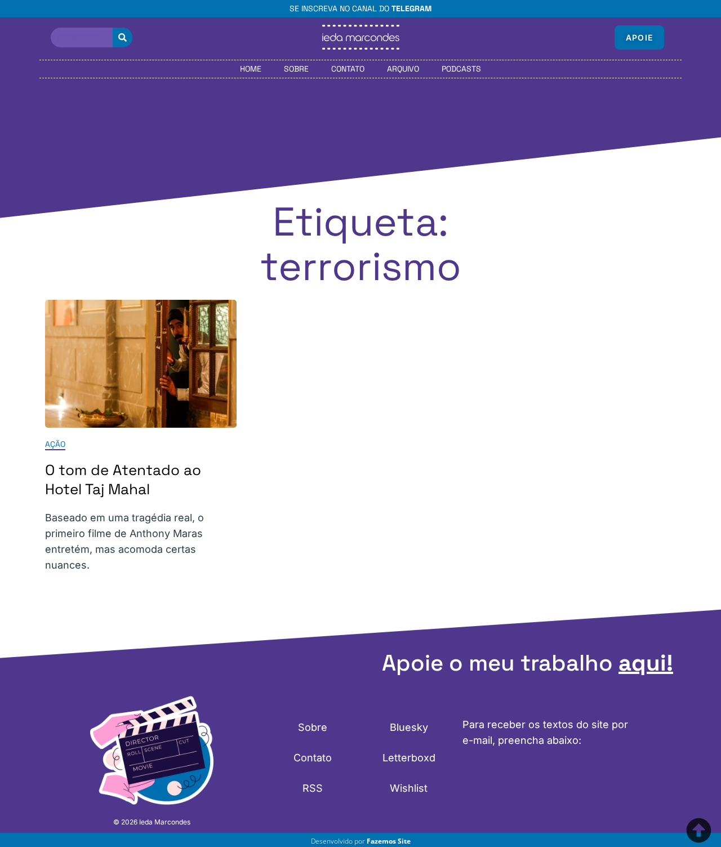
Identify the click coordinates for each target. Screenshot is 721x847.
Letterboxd (408, 758)
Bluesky (409, 727)
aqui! (645, 663)
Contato (347, 69)
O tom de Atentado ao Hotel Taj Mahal (123, 479)
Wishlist (409, 788)
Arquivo (403, 69)
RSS (312, 788)
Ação (55, 444)
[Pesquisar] (122, 37)
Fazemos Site (389, 841)
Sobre (296, 69)
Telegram (411, 8)
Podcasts (461, 69)
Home (250, 69)
